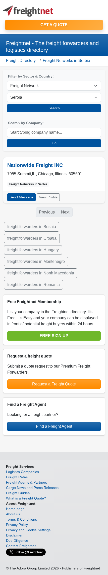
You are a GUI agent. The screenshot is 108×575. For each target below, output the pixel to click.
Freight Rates (17, 477)
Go (54, 143)
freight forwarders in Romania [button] (33, 284)
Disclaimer (14, 535)
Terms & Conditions (21, 519)
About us (13, 514)
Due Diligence (17, 540)
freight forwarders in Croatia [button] (32, 238)
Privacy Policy (17, 525)
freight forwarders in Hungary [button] (33, 250)
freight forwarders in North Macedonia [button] (40, 273)
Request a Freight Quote (54, 384)
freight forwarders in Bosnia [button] (31, 227)
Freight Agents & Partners (26, 482)
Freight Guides (18, 493)
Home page (15, 509)
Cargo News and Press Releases (32, 488)
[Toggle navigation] (98, 11)
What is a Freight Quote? (26, 498)
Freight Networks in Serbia (66, 60)
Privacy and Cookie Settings (28, 530)
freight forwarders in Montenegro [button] (36, 261)
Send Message (21, 197)
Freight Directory (21, 60)
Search (54, 108)
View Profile (48, 197)
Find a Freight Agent (54, 426)
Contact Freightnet (21, 546)
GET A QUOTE (54, 25)
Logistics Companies (22, 472)
